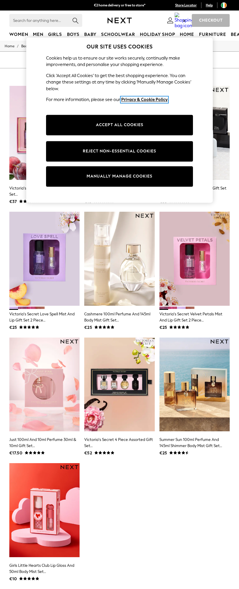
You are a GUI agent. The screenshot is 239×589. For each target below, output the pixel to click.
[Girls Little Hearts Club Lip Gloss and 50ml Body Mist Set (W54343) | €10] (44, 510)
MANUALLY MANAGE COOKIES (119, 176)
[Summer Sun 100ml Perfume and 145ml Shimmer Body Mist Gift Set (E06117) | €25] (194, 385)
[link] (170, 20)
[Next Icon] (120, 20)
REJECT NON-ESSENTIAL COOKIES (119, 151)
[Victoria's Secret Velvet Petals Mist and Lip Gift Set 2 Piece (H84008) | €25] (194, 259)
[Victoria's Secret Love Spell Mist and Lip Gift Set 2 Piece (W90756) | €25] (44, 259)
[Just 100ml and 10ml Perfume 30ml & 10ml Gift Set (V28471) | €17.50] (44, 385)
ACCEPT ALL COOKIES (119, 124)
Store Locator (186, 5)
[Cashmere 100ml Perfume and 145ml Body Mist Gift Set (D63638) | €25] (119, 259)
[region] (119, 120)
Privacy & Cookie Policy (144, 99)
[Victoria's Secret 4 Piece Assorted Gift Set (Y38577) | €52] (119, 385)
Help (209, 5)
